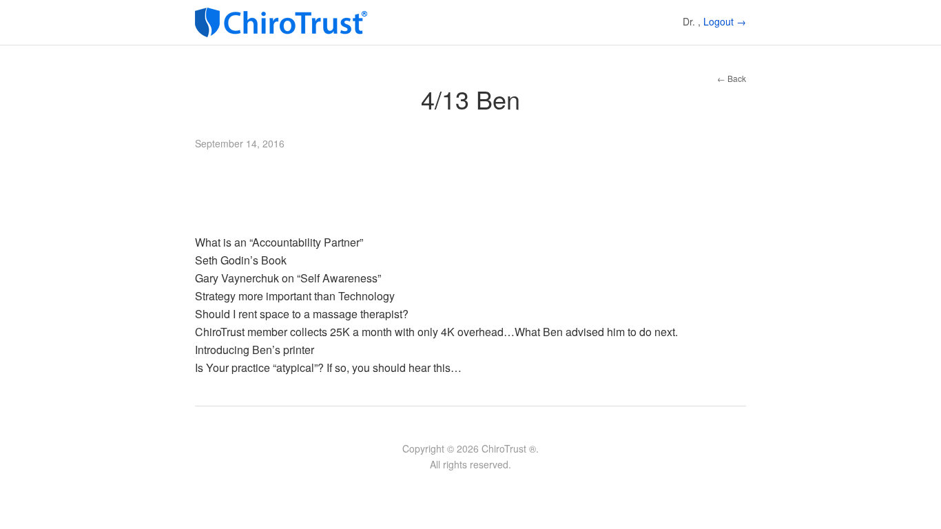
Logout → (724, 21)
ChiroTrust (284, 22)
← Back (731, 78)
